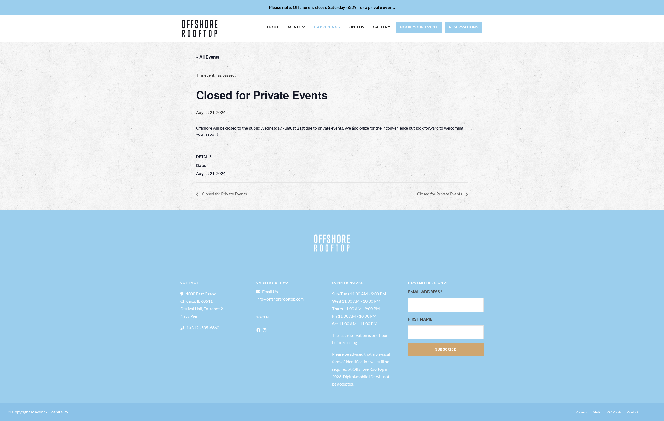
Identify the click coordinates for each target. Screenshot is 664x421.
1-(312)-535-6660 (202, 327)
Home (273, 27)
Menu (294, 27)
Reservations (464, 27)
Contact (632, 412)
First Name (420, 319)
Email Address (425, 291)
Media (597, 412)
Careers (581, 412)
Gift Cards (614, 412)
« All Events (207, 57)
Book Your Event (419, 27)
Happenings (327, 27)
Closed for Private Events (224, 193)
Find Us (356, 27)
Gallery (381, 27)
